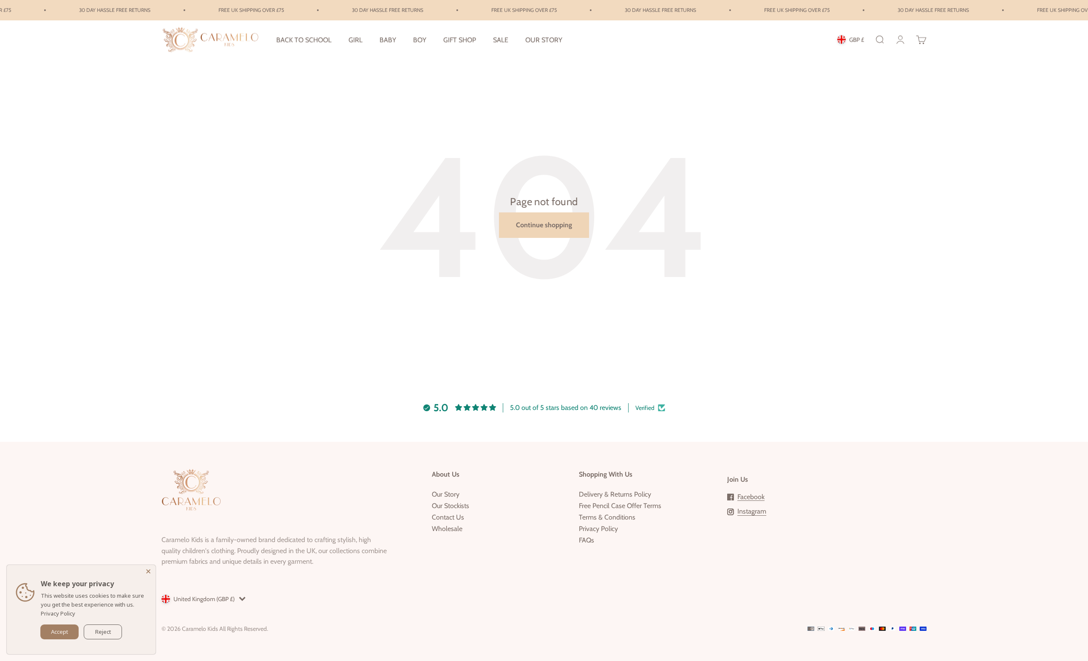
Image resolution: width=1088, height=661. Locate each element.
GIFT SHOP (459, 40)
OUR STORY (543, 40)
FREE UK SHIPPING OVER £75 (239, 10)
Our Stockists (450, 506)
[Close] (149, 571)
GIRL (355, 40)
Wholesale (447, 529)
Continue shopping (544, 225)
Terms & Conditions (607, 517)
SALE (500, 40)
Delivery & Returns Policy (615, 494)
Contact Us (448, 517)
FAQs (586, 540)
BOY (419, 40)
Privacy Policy (598, 529)
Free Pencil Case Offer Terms (620, 506)
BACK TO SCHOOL (304, 40)
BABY (388, 40)
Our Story (445, 494)
